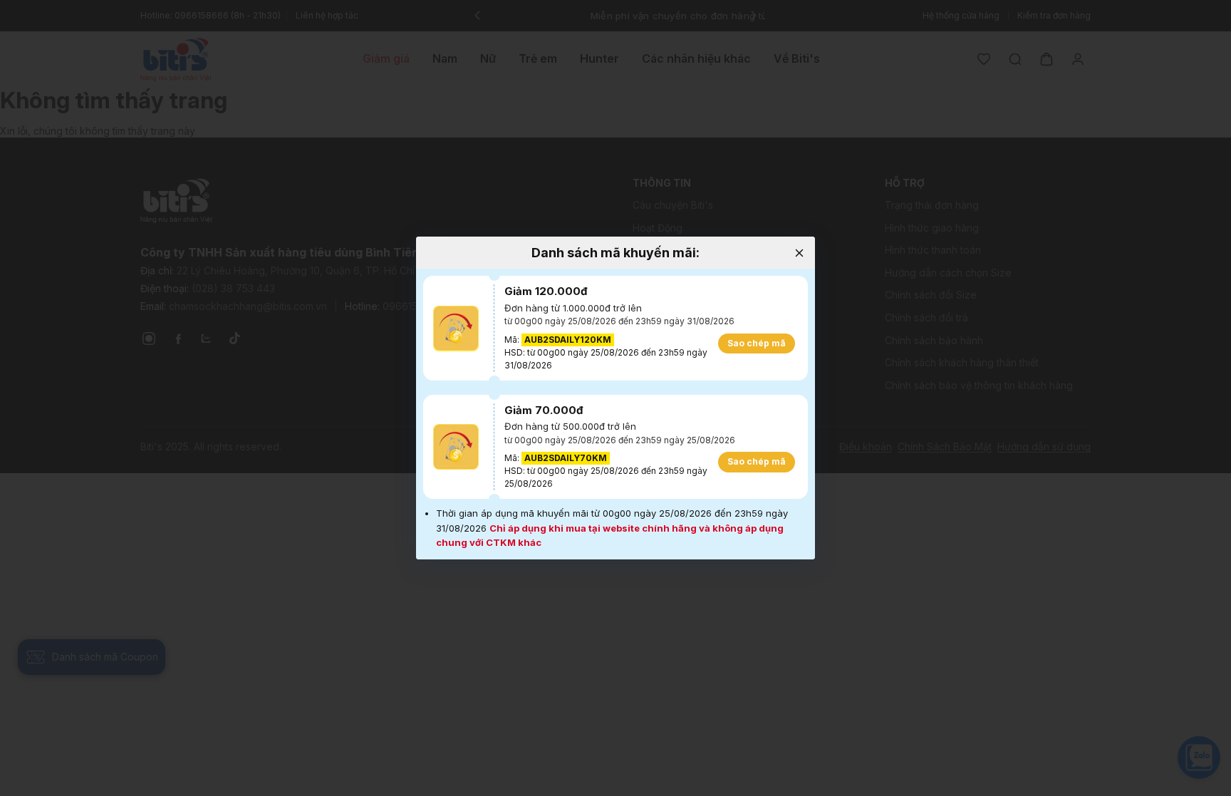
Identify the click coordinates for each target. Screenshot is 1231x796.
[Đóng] (799, 253)
